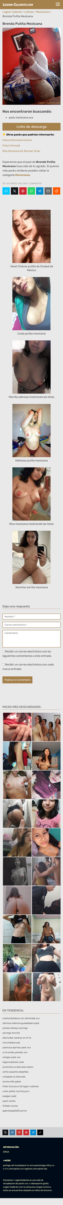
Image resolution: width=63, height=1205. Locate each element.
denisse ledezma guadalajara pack (21, 1023)
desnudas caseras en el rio (17, 1037)
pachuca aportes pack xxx (17, 1047)
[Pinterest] (23, 191)
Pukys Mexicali (11, 145)
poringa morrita (11, 1033)
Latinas (29, 12)
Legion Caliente (12, 12)
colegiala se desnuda (14, 1076)
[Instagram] (12, 1132)
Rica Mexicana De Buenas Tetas (21, 150)
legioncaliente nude (13, 1062)
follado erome (10, 1106)
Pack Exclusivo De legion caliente (21, 1086)
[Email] (48, 191)
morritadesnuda (11, 1042)
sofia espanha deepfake (15, 1071)
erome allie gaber (12, 1081)
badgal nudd (9, 1096)
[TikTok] (40, 1132)
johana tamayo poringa (15, 1028)
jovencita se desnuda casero (18, 1067)
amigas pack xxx (11, 1057)
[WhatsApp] (31, 191)
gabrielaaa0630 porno (15, 1110)
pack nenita (9, 1101)
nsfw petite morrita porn (16, 1091)
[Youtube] (19, 1132)
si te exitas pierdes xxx (15, 1052)
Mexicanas (42, 12)
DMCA (6, 1152)
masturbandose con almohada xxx (21, 1018)
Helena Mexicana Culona (17, 140)
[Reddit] (56, 191)
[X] (14, 191)
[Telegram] (39, 191)
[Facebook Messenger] (6, 191)
